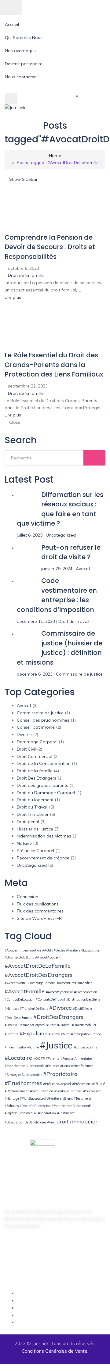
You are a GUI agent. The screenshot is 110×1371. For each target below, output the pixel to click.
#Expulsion (33, 1033)
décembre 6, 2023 (35, 674)
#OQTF (39, 1058)
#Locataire (18, 1057)
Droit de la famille (26, 275)
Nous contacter (20, 77)
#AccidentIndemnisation (23, 950)
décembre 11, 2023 (36, 621)
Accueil (12, 24)
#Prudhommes (23, 1083)
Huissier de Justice (35, 829)
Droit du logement (35, 799)
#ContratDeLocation (20, 999)
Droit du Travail (73, 621)
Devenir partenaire (23, 63)
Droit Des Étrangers (36, 778)
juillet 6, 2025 (29, 535)
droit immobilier (77, 1121)
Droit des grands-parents (42, 785)
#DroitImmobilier (84, 1025)
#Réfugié (98, 1084)
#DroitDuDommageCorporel (25, 1025)
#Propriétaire (60, 1073)
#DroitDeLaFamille (18, 1018)
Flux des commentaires (40, 911)
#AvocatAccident (48, 957)
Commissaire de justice (79, 674)
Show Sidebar (23, 179)
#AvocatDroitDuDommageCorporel (30, 983)
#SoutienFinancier (68, 1091)
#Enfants (11, 1034)
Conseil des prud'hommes (43, 720)
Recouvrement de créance (43, 858)
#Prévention (81, 1084)
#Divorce (60, 1007)
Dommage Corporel (37, 741)
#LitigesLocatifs (85, 1047)
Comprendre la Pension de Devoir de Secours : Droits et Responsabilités (50, 247)
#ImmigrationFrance (86, 1034)
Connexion (27, 896)
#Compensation (85, 992)
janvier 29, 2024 (56, 568)
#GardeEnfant (59, 1034)
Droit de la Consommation (44, 763)
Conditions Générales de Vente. (55, 1351)
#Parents (52, 1058)
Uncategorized (61, 535)
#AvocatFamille (25, 991)
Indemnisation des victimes (44, 836)
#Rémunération (41, 1091)
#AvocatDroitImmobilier (74, 983)
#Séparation (47, 1113)
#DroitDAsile (82, 1008)
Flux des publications (38, 904)
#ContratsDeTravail (50, 999)
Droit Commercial (34, 756)
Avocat (83, 568)
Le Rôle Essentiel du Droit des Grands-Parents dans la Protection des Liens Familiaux (54, 365)
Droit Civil (26, 749)
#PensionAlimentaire (76, 1058)
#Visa (51, 1122)
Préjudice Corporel (35, 850)
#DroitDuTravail (58, 1025)
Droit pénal (28, 821)
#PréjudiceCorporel (57, 1084)
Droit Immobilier (33, 814)
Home (55, 155)
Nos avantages (20, 50)
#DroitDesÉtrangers (58, 1016)
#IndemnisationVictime (22, 1047)
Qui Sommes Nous (23, 37)
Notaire (24, 843)
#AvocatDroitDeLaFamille (38, 965)
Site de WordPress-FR (39, 918)
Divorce (24, 734)
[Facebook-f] (8, 1244)
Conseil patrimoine (36, 727)
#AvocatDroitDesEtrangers (38, 974)
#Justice (56, 1045)
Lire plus (13, 297)
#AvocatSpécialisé (59, 992)
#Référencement (17, 1091)
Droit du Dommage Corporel (46, 792)
